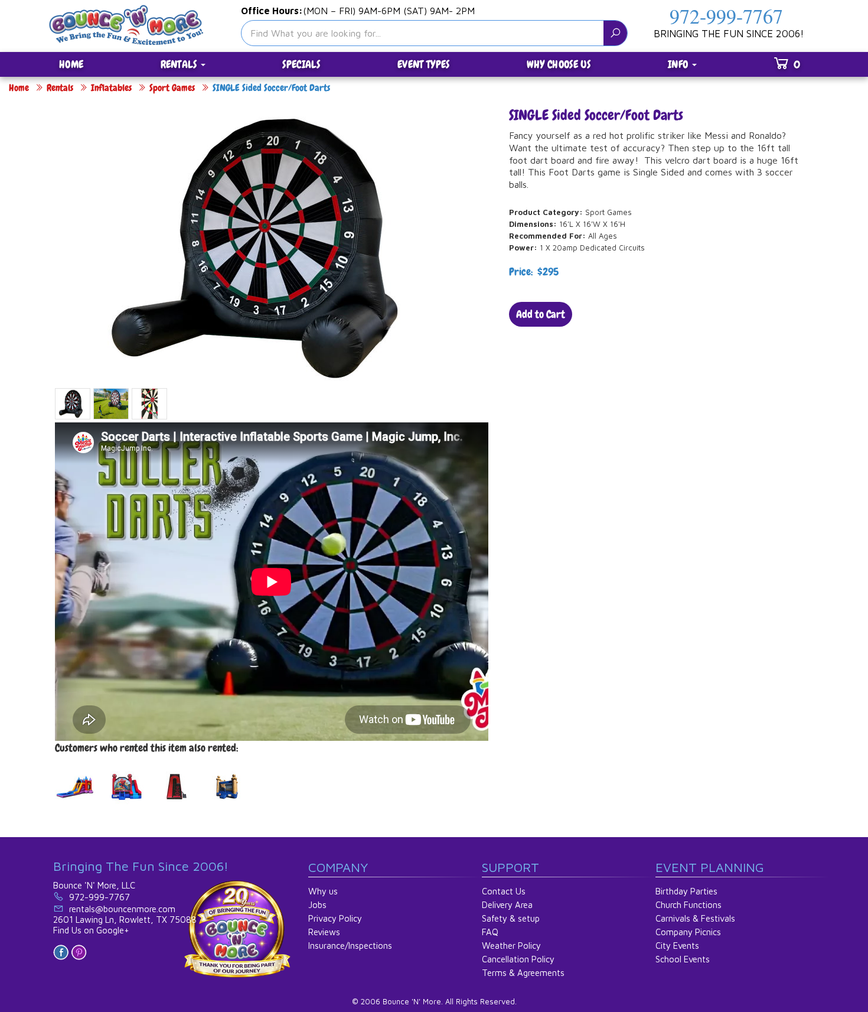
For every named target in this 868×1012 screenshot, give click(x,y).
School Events (682, 959)
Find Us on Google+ (91, 930)
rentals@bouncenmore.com (122, 909)
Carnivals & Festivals (695, 918)
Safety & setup (511, 918)
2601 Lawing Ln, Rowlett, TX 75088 (125, 920)
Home (19, 88)
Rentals (60, 88)
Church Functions (688, 905)
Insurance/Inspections (350, 946)
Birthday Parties (686, 891)
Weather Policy (511, 946)
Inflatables (111, 88)
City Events (677, 946)
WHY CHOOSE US (559, 64)
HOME (71, 64)
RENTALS (180, 64)
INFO (679, 64)
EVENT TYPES (423, 64)
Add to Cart (540, 314)
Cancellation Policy (518, 959)
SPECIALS (301, 64)
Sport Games (172, 88)
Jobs (317, 905)
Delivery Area (507, 905)
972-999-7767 (726, 16)
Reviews (324, 932)
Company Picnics (688, 932)
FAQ (490, 932)
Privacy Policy (335, 918)
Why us (323, 891)
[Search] (615, 33)
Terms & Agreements (523, 973)
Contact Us (504, 891)
